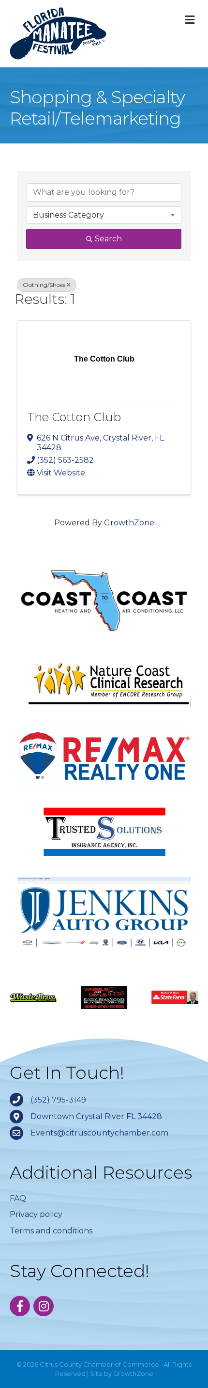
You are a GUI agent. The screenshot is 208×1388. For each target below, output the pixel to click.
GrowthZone (129, 522)
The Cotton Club (74, 417)
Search (108, 238)
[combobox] (104, 215)
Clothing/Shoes (44, 284)
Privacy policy (36, 1214)
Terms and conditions (51, 1230)
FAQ (18, 1198)
